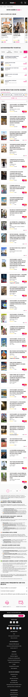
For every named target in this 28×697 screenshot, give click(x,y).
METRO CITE (15, 37)
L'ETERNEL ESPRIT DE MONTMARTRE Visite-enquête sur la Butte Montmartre (17, 187)
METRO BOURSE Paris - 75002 (12, 178)
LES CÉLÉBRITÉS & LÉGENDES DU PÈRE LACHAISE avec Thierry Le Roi (18, 223)
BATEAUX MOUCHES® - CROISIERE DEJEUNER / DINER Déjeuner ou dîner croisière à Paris (18, 133)
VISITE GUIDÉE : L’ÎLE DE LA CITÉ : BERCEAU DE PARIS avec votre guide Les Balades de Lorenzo (18, 340)
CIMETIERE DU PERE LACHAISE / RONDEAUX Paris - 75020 (17, 227)
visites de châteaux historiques (6, 576)
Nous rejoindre (14, 668)
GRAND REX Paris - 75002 (12, 355)
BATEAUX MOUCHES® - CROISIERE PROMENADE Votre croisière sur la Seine (18, 276)
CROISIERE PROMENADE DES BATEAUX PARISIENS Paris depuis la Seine (16, 199)
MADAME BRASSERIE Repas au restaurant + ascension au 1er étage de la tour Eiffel (17, 428)
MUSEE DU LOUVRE (8, 76)
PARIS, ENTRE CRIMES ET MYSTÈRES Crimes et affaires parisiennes (17, 364)
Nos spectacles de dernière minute (14, 684)
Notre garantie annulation (14, 635)
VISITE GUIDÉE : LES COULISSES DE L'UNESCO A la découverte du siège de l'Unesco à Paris (18, 416)
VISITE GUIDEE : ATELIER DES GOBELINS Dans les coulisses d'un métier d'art (18, 316)
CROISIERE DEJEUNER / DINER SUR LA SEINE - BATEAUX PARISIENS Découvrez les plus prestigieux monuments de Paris (18, 147)
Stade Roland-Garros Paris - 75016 (14, 442)
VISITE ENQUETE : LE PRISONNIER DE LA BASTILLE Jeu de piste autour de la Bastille (18, 403)
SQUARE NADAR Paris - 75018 (12, 191)
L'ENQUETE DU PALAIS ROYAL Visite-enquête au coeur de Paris (17, 161)
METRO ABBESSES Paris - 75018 (13, 294)
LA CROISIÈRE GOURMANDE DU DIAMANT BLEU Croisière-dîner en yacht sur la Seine (18, 452)
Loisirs (5, 6)
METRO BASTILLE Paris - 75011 (12, 407)
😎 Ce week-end (6, 94)
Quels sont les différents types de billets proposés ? (13, 594)
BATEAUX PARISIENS (4, 37)
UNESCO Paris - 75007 (12, 419)
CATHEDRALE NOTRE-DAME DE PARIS (11, 58)
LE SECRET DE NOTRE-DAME (10, 62)
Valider (20, 615)
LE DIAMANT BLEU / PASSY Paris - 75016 (14, 455)
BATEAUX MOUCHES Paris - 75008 (13, 137)
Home (1, 6)
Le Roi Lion (14, 676)
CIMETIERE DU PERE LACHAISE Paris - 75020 (15, 110)
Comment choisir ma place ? (8, 591)
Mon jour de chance (14, 678)
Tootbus (6, 70)
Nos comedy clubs (14, 682)
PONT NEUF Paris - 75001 (12, 344)
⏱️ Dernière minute (17, 94)
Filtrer (12, 98)
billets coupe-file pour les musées (7, 575)
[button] (2, 3)
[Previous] (2, 30)
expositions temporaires (19, 575)
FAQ (14, 633)
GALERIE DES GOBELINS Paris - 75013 (14, 320)
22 (17, 491)
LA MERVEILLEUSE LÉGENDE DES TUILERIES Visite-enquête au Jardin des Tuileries (17, 328)
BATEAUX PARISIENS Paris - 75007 (13, 153)
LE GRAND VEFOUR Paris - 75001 (13, 165)
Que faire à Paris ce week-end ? (14, 686)
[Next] (25, 30)
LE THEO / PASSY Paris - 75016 (12, 465)
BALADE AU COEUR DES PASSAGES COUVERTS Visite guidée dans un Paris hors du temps (18, 211)
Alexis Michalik (14, 680)
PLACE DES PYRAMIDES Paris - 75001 (13, 332)
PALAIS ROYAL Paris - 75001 (12, 125)
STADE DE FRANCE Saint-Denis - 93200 (13, 307)
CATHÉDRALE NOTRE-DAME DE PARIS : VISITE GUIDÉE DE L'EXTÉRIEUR (12, 57)
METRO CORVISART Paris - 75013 (13, 383)
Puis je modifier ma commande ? (9, 588)
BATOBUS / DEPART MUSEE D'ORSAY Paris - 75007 (16, 251)
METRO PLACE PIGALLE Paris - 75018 (13, 268)
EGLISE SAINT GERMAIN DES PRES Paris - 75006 (15, 395)
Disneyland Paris (14, 674)
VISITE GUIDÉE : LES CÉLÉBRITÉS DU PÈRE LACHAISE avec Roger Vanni (18, 106)
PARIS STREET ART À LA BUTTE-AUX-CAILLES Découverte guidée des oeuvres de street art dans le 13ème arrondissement (17, 377)
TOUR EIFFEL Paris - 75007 (12, 431)
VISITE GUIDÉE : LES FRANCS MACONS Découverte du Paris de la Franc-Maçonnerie (18, 391)
